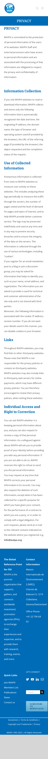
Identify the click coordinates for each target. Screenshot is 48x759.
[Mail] (42, 679)
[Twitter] (27, 679)
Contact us (9, 702)
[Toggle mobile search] (37, 8)
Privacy (37, 724)
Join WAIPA (9, 682)
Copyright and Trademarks (20, 724)
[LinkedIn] (37, 679)
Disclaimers (13, 720)
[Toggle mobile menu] (42, 8)
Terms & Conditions (29, 720)
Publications (10, 692)
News (7, 697)
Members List (11, 687)
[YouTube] (32, 679)
